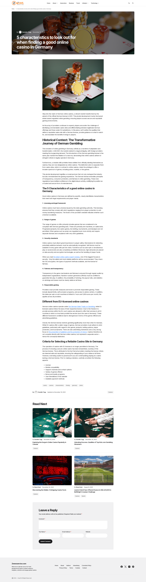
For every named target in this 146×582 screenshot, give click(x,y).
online (81, 385)
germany (74, 385)
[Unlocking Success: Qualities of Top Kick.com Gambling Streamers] (94, 423)
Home (13, 8)
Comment (42, 519)
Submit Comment (46, 541)
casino (45, 385)
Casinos (110, 392)
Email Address (66, 532)
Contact (84, 568)
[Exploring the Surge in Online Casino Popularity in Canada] (52, 423)
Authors (68, 565)
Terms (71, 568)
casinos (51, 385)
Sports (83, 496)
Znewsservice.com (19, 564)
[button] (129, 3)
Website (88, 532)
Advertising (76, 565)
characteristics (60, 385)
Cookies (77, 568)
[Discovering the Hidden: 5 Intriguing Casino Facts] (52, 470)
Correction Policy (86, 565)
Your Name (42, 532)
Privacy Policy (63, 568)
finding (68, 385)
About (62, 565)
